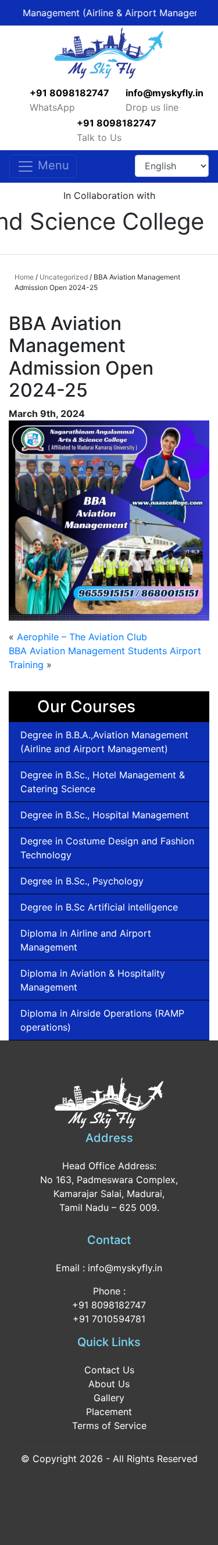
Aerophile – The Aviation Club (82, 637)
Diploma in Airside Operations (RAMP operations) (102, 1020)
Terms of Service (109, 1425)
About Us (109, 1384)
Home (24, 277)
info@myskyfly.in (164, 93)
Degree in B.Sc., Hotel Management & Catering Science (102, 782)
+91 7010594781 (109, 1319)
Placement (109, 1411)
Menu (51, 165)
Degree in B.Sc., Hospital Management (104, 815)
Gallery (109, 1397)
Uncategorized (64, 277)
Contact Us (109, 1370)
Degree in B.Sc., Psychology (82, 881)
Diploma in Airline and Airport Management (85, 940)
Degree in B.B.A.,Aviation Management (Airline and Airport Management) (104, 742)
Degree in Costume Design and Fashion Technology (107, 848)
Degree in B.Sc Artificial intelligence (99, 907)
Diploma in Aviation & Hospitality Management (92, 980)
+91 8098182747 (69, 93)
